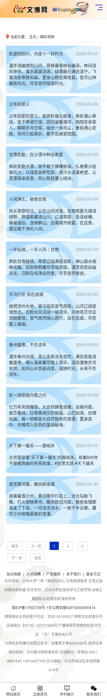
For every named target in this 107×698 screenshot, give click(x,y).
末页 (37, 557)
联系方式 (93, 573)
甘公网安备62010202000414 (71, 607)
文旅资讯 (40, 694)
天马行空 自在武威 (53, 294)
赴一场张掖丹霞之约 (53, 395)
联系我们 (93, 694)
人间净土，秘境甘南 (53, 199)
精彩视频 (47, 36)
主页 (32, 36)
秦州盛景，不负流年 (53, 344)
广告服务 (53, 573)
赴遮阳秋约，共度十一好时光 (53, 53)
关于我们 (73, 573)
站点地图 (14, 573)
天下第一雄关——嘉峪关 (53, 445)
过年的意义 (53, 104)
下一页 (16, 557)
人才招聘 (33, 573)
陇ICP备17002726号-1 (30, 607)
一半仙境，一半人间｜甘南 (53, 249)
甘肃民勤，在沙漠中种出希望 (53, 154)
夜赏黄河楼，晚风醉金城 (53, 484)
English (66, 9)
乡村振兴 (67, 694)
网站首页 (13, 694)
